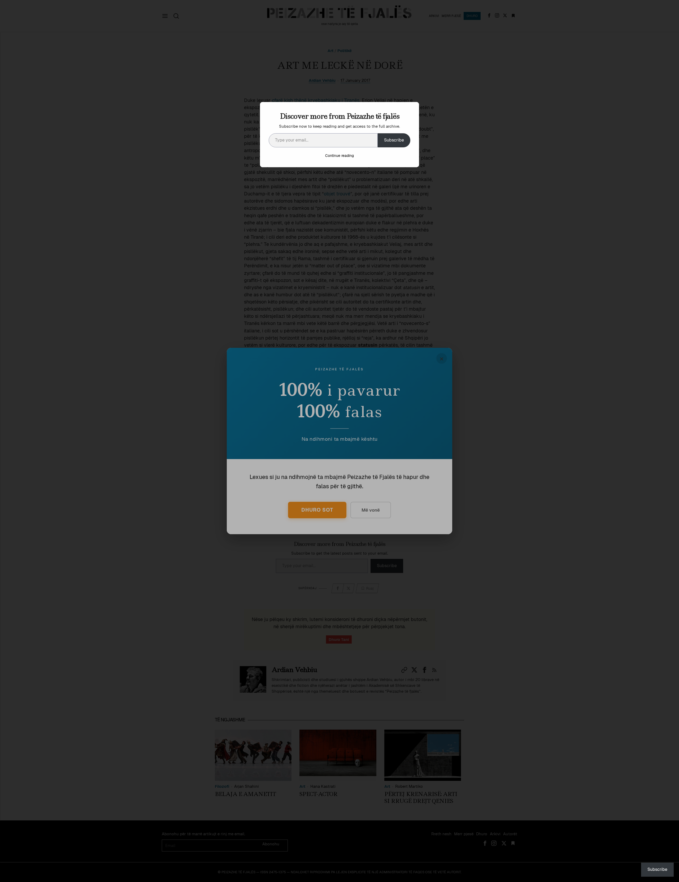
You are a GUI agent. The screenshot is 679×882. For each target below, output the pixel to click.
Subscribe (394, 140)
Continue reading (339, 155)
